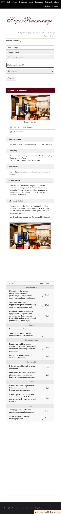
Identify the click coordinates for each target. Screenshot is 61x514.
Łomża (31, 2)
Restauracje (23, 2)
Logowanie (56, 6)
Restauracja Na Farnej (52, 2)
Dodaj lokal (47, 6)
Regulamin (39, 508)
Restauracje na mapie (16, 57)
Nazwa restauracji (15, 52)
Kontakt (29, 508)
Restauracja (39, 2)
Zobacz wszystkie (30, 122)
